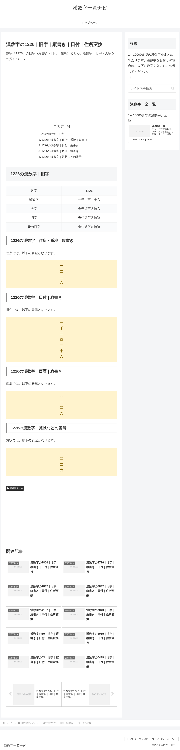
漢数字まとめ (16, 488)
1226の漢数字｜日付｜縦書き (60, 145)
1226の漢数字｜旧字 (51, 133)
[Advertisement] (61, 90)
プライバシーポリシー (164, 739)
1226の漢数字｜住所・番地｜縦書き (64, 139)
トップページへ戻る (137, 739)
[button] (173, 88)
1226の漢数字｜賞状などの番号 (61, 156)
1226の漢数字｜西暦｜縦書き (60, 150)
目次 (56, 126)
